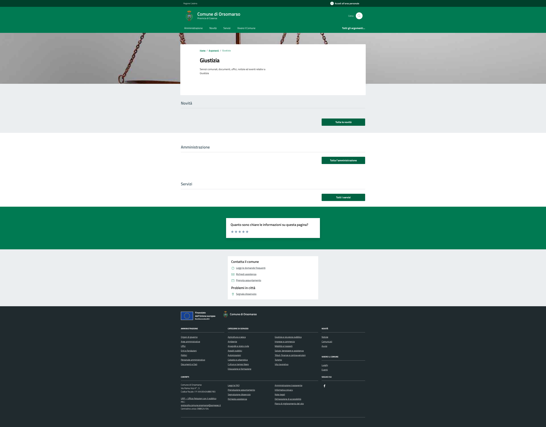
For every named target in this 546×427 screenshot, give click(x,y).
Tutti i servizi (343, 197)
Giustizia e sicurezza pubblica (288, 337)
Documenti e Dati (189, 364)
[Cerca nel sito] (359, 15)
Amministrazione (193, 28)
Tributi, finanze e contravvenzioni (290, 355)
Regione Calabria (190, 3)
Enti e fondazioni (189, 350)
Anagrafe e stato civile (238, 346)
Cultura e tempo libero (238, 364)
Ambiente (232, 341)
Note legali (280, 394)
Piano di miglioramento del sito (289, 403)
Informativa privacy (284, 390)
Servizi (226, 28)
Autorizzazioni (234, 355)
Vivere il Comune (246, 28)
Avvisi (324, 346)
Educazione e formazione (239, 369)
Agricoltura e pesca (237, 337)
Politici (184, 355)
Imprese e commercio (285, 341)
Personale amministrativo (193, 359)
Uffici (183, 346)
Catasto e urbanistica (238, 359)
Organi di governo (189, 337)
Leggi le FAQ (234, 385)
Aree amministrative (190, 341)
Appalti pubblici (235, 350)
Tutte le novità (343, 122)
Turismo (278, 359)
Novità (213, 28)
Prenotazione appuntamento (241, 390)
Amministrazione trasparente (288, 385)
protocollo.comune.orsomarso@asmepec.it (201, 405)
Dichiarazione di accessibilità (288, 399)
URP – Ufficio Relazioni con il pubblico (198, 398)
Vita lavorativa (281, 364)
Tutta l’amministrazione (343, 160)
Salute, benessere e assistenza (289, 350)
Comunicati (327, 341)
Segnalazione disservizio (239, 394)
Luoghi (325, 365)
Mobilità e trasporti (283, 346)
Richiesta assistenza (237, 399)
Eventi (325, 369)
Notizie (325, 337)
